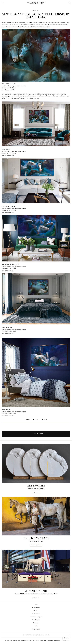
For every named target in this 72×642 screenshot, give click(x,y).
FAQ (36, 626)
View (36, 492)
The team (36, 610)
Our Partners (36, 620)
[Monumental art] (36, 569)
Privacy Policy (36, 629)
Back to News (37, 433)
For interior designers (36, 617)
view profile (36, 545)
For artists (36, 623)
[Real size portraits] (36, 516)
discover (36, 597)
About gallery (36, 607)
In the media (36, 614)
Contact (36, 604)
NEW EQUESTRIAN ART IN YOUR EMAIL (36, 635)
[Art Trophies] (36, 463)
